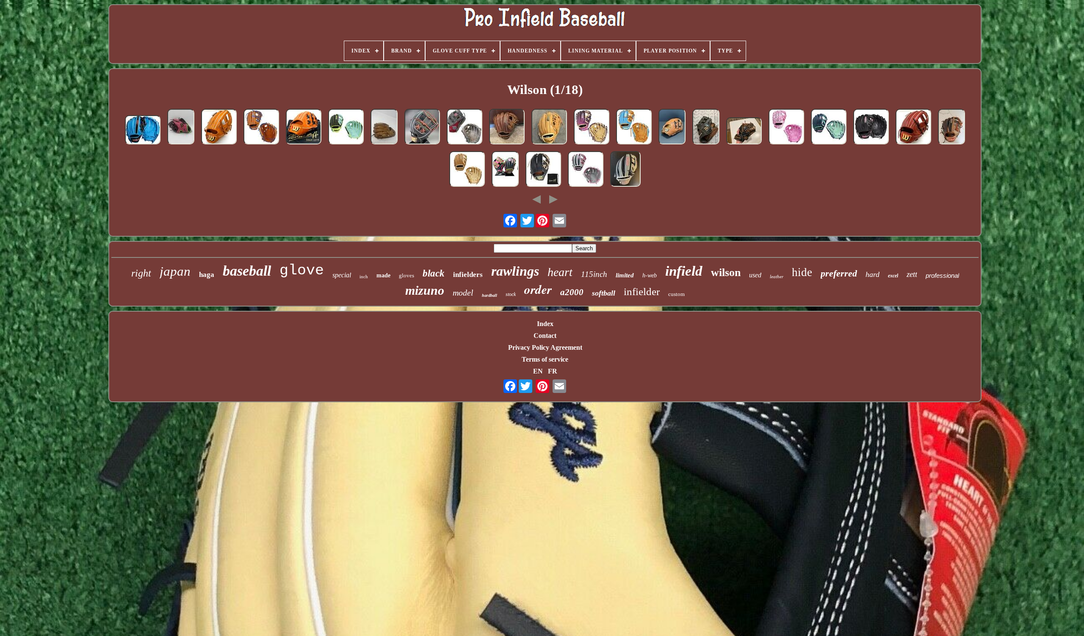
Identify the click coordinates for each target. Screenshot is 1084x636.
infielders (468, 275)
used (755, 275)
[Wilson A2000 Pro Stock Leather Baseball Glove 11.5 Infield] (507, 127)
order (538, 289)
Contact (545, 335)
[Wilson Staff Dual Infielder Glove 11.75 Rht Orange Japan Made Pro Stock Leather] (303, 127)
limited (625, 275)
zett (912, 274)
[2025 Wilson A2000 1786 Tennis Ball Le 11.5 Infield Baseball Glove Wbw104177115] (346, 127)
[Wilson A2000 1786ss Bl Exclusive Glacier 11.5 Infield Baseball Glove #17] (634, 127)
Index (545, 323)
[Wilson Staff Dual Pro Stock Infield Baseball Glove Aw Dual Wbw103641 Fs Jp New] (543, 170)
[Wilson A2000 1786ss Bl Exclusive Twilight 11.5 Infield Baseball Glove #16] (591, 127)
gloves (406, 275)
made (383, 275)
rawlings (515, 271)
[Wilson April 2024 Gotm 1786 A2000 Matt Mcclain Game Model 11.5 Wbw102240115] (871, 127)
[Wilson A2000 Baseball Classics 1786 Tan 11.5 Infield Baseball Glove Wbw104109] (467, 170)
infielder (642, 291)
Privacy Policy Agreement (545, 347)
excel (893, 276)
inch (363, 276)
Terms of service (545, 359)
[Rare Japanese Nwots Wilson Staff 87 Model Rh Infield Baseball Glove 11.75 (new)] (672, 127)
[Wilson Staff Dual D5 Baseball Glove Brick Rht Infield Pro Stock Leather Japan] (913, 127)
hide (802, 272)
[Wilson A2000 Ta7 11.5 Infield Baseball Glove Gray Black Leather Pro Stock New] (625, 170)
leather (776, 276)
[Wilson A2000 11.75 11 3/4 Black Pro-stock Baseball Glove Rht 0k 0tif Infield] (744, 132)
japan (175, 271)
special (341, 275)
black (434, 273)
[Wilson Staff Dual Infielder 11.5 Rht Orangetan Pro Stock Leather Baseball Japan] (219, 127)
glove (301, 270)
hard (872, 274)
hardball (489, 295)
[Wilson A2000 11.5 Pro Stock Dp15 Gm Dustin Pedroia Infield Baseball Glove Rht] (384, 127)
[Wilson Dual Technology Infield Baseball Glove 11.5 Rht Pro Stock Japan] (422, 127)
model (463, 292)
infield (683, 271)
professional (942, 275)
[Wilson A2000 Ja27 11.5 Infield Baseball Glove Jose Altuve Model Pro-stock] (951, 127)
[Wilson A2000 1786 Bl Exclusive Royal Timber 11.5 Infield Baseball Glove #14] (261, 127)
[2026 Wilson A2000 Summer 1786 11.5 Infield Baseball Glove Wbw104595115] (786, 127)
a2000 (571, 292)
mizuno (424, 290)
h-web (649, 275)
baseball (247, 271)
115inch (594, 274)
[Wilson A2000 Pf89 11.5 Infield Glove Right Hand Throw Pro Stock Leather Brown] (549, 127)
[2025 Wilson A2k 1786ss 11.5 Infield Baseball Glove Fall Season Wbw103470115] (828, 127)
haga (206, 275)
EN (538, 371)
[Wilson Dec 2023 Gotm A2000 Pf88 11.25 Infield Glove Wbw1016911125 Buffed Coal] (464, 127)
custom (676, 294)
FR (552, 371)
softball (603, 293)
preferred (839, 273)
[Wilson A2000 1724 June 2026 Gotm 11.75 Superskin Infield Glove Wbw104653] (505, 170)
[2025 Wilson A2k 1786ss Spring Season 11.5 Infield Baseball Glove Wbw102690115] (585, 170)
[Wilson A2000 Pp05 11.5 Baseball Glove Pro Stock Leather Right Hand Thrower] (706, 127)
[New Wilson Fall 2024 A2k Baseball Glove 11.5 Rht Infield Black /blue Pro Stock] (142, 131)
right (141, 273)
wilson (726, 272)
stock (511, 294)
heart (560, 272)
